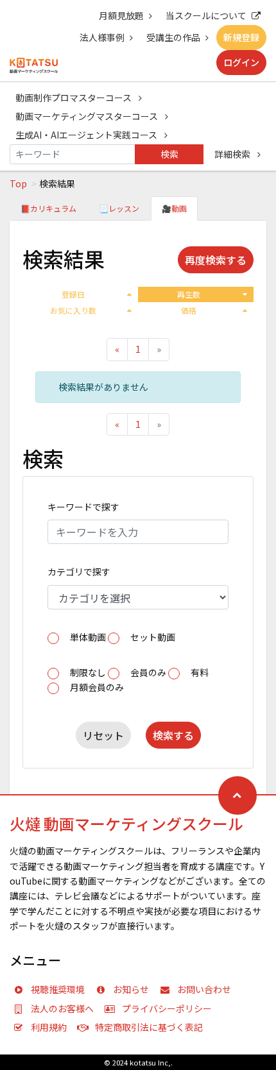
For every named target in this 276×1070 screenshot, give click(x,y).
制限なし (88, 672)
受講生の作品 (173, 37)
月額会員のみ (97, 687)
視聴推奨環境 (58, 989)
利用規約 (49, 1027)
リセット (103, 735)
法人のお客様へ (62, 1008)
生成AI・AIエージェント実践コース (87, 134)
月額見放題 (121, 15)
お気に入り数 (73, 310)
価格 (188, 310)
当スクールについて (206, 15)
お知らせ (131, 989)
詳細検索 (233, 154)
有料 (200, 672)
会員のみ (148, 672)
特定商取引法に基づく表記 (149, 1027)
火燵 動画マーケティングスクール (126, 823)
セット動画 (152, 637)
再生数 (188, 294)
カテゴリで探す (78, 571)
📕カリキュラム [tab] (48, 208)
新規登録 (241, 37)
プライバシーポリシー (167, 1008)
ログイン (241, 62)
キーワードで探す (83, 506)
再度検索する (215, 260)
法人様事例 (102, 37)
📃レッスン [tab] (119, 208)
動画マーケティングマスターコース (87, 116)
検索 (169, 154)
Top (18, 183)
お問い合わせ (204, 989)
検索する (173, 735)
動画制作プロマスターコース (74, 97)
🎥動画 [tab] (174, 208)
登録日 (73, 294)
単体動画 (88, 637)
